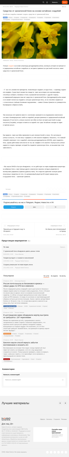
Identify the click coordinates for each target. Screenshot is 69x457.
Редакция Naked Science (21, 6)
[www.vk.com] (51, 452)
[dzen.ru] (58, 452)
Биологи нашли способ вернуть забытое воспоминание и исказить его (20, 344)
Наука (5, 17)
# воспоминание (15, 359)
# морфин (40, 17)
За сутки (46, 276)
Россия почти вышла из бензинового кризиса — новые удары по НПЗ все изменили (23, 285)
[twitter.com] (47, 452)
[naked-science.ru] (65, 452)
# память (38, 359)
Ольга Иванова (19, 254)
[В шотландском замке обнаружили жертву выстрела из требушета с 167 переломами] (58, 321)
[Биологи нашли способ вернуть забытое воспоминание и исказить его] (58, 349)
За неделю (54, 276)
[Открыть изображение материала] (34, 40)
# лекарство (24, 17)
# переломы (28, 333)
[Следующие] (65, 403)
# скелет (36, 333)
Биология (6, 359)
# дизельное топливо (35, 306)
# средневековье (8, 335)
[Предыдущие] (60, 403)
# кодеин (16, 17)
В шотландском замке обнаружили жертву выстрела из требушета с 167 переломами (25, 316)
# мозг (32, 359)
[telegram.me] (62, 452)
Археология (7, 333)
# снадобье (7, 19)
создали (11, 66)
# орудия (20, 333)
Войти (64, 2)
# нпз (5, 308)
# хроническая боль (17, 19)
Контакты (49, 419)
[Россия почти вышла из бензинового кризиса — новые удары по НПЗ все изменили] (58, 290)
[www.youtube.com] (54, 452)
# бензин (20, 306)
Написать (55, 2)
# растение (56, 17)
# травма (17, 335)
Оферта (42, 419)
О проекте (57, 419)
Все (29, 241)
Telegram (13, 207)
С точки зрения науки (10, 306)
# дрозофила (25, 359)
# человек (27, 19)
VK (55, 207)
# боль (10, 17)
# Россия (11, 308)
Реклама (64, 419)
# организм (48, 17)
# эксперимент (8, 361)
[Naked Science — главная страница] (10, 2)
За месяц (62, 276)
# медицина (32, 17)
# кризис (45, 306)
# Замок (14, 333)
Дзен (34, 207)
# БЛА (26, 306)
